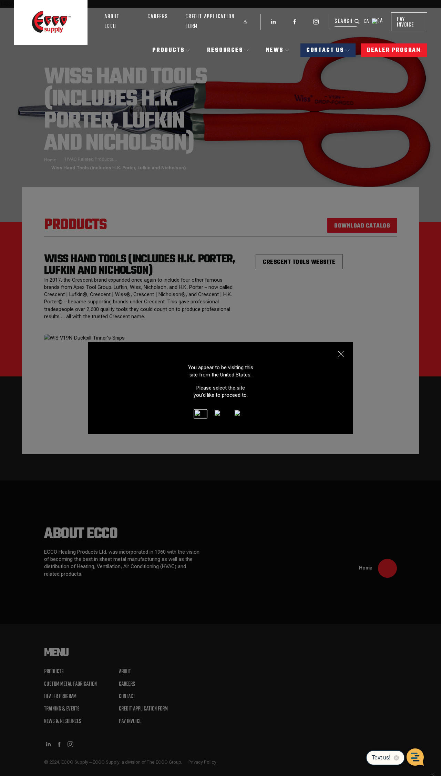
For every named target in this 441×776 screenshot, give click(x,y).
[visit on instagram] (316, 22)
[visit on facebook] (294, 22)
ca (366, 21)
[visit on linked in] (273, 22)
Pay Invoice (405, 22)
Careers (157, 16)
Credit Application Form (209, 21)
